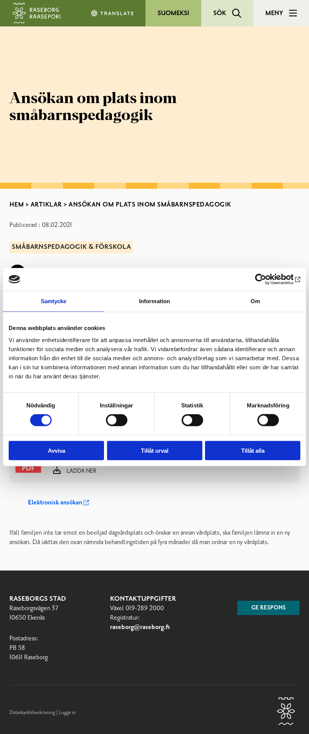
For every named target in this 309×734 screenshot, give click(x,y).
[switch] (116, 420)
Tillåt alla (253, 450)
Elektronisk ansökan (55, 503)
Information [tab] (154, 301)
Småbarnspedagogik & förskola (71, 247)
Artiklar (46, 204)
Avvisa (56, 450)
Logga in (67, 712)
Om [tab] (255, 301)
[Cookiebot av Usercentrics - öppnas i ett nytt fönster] (267, 279)
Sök (219, 13)
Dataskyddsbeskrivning (32, 712)
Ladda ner (81, 471)
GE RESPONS (268, 607)
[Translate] (113, 13)
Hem (16, 204)
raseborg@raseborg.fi (140, 627)
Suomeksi (173, 13)
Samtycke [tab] (54, 301)
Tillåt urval (154, 450)
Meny (274, 13)
